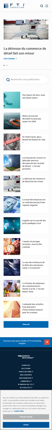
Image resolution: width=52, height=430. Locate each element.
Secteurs (26, 368)
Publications (25, 372)
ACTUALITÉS (25, 388)
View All (26, 324)
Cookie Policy (19, 411)
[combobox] (24, 79)
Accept (26, 425)
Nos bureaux (25, 378)
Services (26, 365)
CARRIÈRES (26, 381)
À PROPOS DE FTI (25, 384)
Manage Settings (26, 417)
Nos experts (26, 375)
